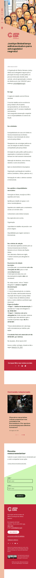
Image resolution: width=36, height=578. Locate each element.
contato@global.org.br (19, 83)
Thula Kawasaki (25, 563)
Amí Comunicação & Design (17, 563)
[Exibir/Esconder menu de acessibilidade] (2, 28)
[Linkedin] (17, 544)
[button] (23, 435)
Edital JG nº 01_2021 (17, 347)
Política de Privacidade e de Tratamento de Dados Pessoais (18, 550)
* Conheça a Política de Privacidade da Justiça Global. (17, 463)
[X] (10, 544)
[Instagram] (8, 544)
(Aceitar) (9, 551)
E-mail (10, 485)
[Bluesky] (19, 544)
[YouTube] (15, 544)
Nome (9, 478)
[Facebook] (12, 544)
